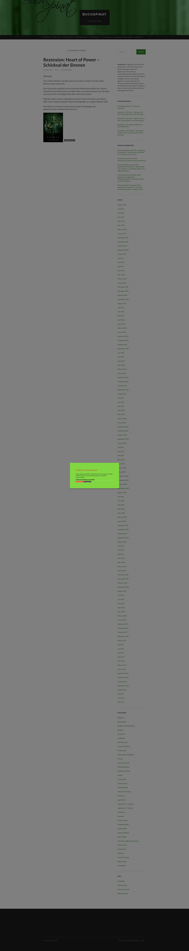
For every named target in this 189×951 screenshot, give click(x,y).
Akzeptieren (80, 481)
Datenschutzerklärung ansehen (85, 479)
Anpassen (88, 481)
